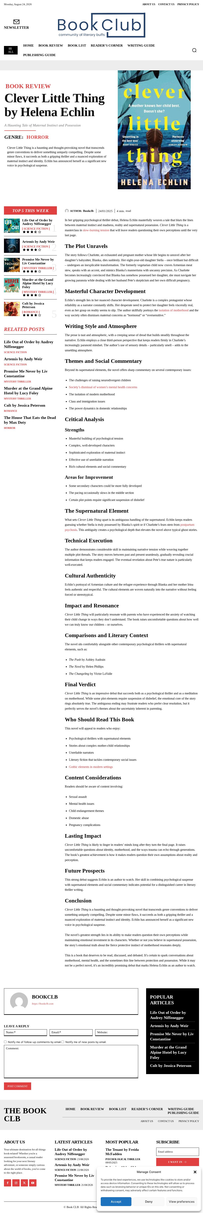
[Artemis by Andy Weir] (12, 246)
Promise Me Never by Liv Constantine (38, 261)
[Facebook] (168, 210)
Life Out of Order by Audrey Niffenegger (37, 222)
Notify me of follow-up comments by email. (34, 1042)
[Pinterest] (186, 210)
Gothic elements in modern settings (91, 767)
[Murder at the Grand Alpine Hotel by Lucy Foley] (12, 285)
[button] (195, 1172)
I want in (175, 1162)
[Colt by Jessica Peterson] (12, 309)
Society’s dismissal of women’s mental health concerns (103, 387)
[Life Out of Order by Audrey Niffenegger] (12, 226)
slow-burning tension (96, 230)
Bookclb (88, 210)
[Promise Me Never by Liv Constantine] (12, 265)
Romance (31, 312)
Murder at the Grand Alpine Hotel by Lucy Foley (37, 283)
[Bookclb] (67, 211)
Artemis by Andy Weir (38, 242)
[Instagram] (15, 1182)
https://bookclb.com (42, 1003)
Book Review (28, 86)
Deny (149, 1201)
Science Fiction (36, 228)
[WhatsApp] (195, 210)
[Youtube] (32, 1182)
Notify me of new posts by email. (85, 1042)
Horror (38, 137)
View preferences (181, 1201)
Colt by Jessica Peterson (33, 305)
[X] (177, 210)
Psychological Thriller (122, 1159)
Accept (116, 1201)
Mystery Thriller (38, 268)
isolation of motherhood (174, 310)
